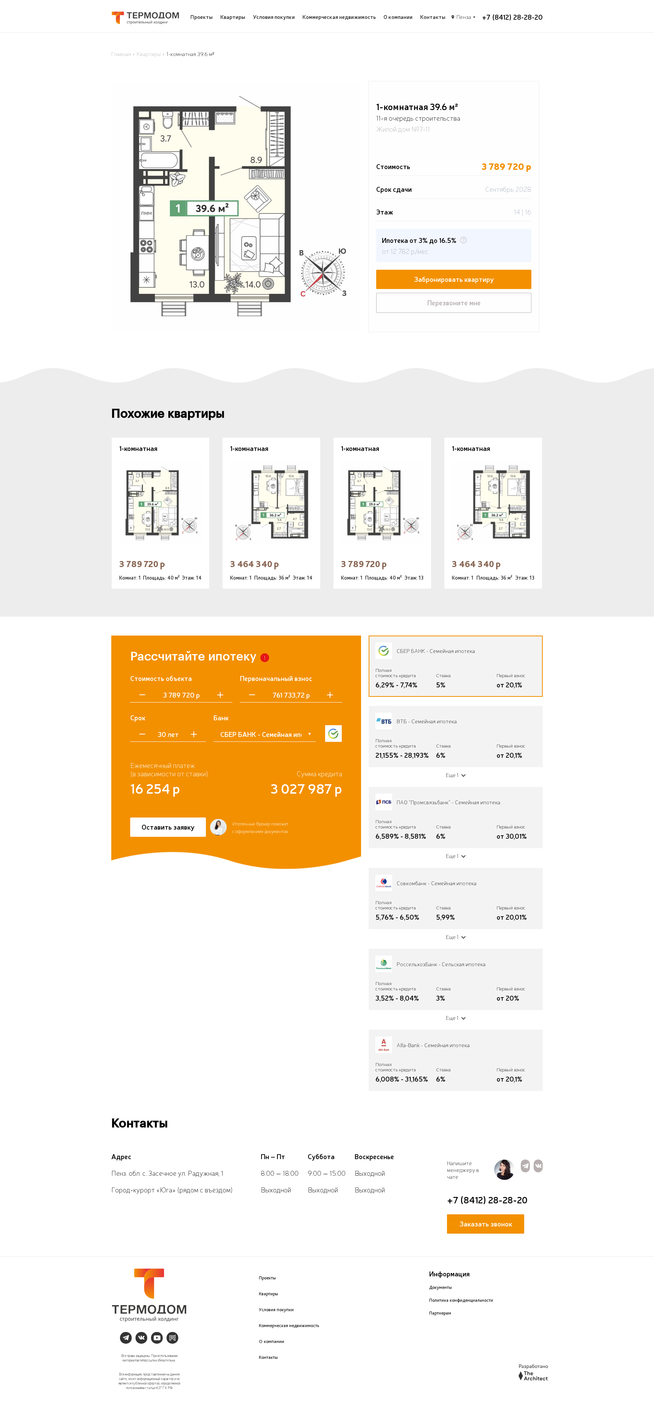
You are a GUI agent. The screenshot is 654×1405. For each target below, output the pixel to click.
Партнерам (440, 1313)
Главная (121, 53)
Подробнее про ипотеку (455, 224)
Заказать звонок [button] (485, 1223)
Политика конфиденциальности (461, 1300)
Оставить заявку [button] (168, 826)
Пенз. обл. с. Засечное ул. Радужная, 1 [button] (167, 1172)
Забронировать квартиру (454, 278)
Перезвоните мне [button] (454, 302)
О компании (398, 16)
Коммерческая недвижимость (339, 16)
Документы (440, 1287)
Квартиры (232, 16)
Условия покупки (274, 16)
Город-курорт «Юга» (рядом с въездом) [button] (172, 1189)
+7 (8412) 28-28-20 (512, 16)
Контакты (432, 16)
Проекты (201, 16)
